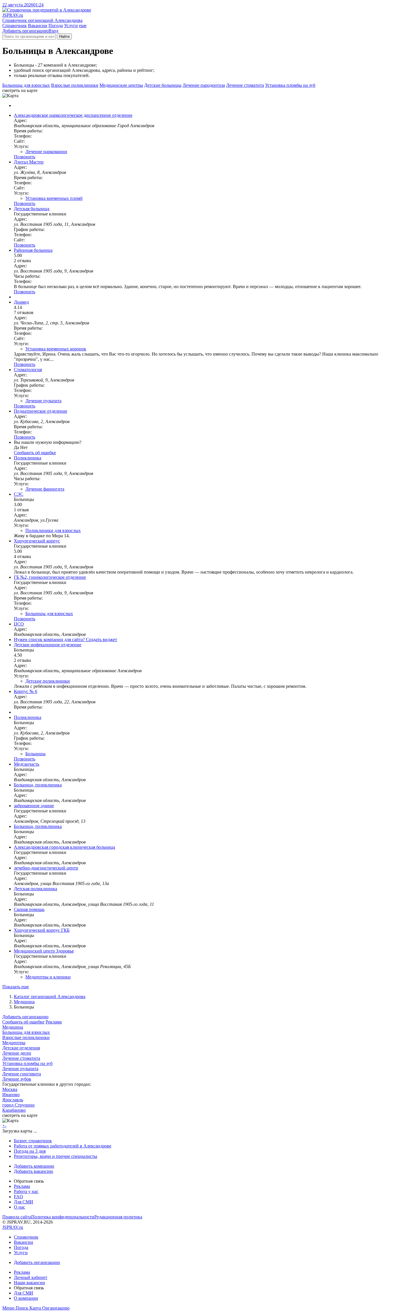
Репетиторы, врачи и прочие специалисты (55, 1156)
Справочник (14, 25)
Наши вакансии (29, 1282)
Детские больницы (162, 85)
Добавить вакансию (33, 1171)
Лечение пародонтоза (204, 85)
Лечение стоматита (245, 85)
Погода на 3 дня (30, 1151)
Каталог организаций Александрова (49, 996)
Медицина (24, 1001)
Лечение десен (16, 1053)
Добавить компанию (34, 1166)
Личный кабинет (30, 1277)
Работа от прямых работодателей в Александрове (62, 1145)
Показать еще (15, 986)
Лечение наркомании (46, 151)
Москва (9, 1089)
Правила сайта (16, 1216)
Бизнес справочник (33, 1140)
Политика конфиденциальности (62, 1216)
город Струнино (18, 1104)
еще (83, 25)
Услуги (71, 25)
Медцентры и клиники (48, 976)
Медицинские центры (121, 85)
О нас (19, 1207)
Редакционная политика (118, 1216)
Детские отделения (21, 1047)
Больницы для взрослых (26, 85)
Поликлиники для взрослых (53, 530)
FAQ (18, 1196)
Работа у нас (26, 1191)
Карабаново (14, 1110)
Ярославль (12, 1099)
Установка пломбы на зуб (290, 85)
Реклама (54, 1021)
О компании (26, 1298)
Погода (55, 25)
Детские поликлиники (47, 681)
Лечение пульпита (43, 400)
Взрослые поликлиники (74, 85)
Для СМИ (23, 1201)
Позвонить (24, 156)
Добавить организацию (25, 30)
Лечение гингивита (21, 1073)
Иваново (11, 1094)
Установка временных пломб (53, 198)
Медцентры (13, 1042)
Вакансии (37, 25)
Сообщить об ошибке (23, 1021)
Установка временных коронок (55, 348)
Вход (53, 30)
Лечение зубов (16, 1079)
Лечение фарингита (44, 488)
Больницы (35, 753)
